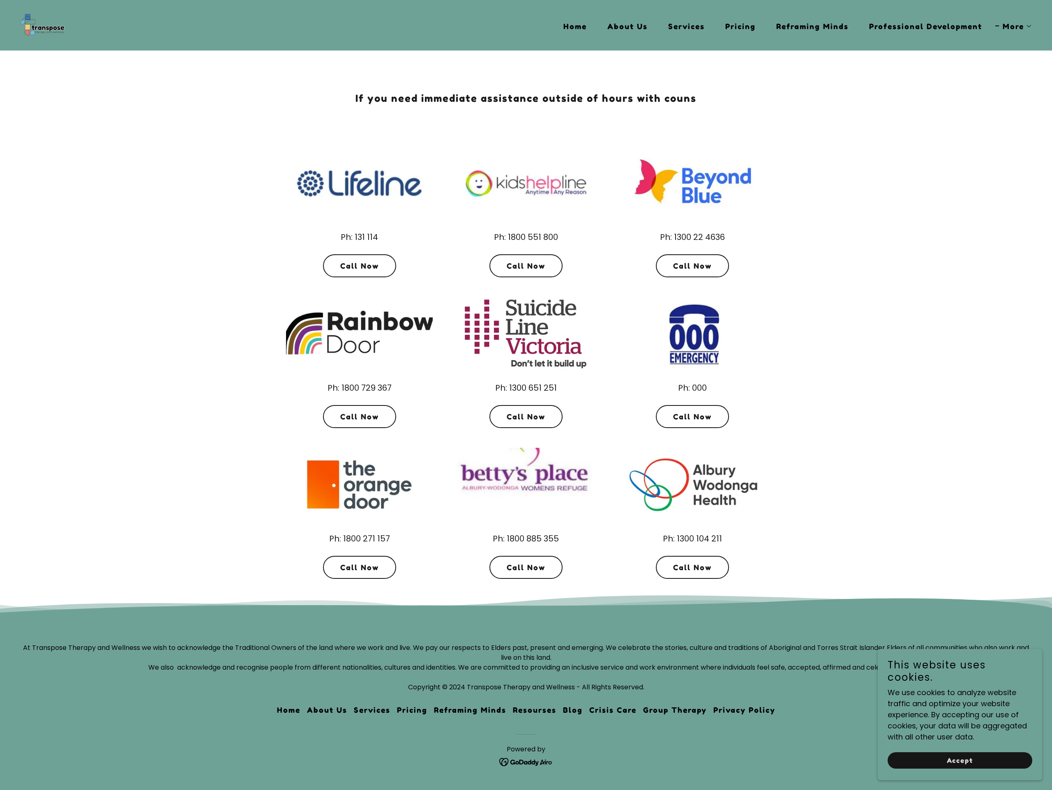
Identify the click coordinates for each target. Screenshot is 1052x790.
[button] (1013, 26)
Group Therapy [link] (675, 709)
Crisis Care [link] (613, 709)
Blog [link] (573, 709)
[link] (43, 24)
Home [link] (575, 26)
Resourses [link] (534, 709)
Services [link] (686, 26)
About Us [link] (627, 26)
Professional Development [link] (925, 26)
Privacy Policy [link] (744, 709)
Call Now (359, 265)
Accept (960, 760)
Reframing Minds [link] (812, 26)
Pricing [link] (740, 26)
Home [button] (288, 709)
